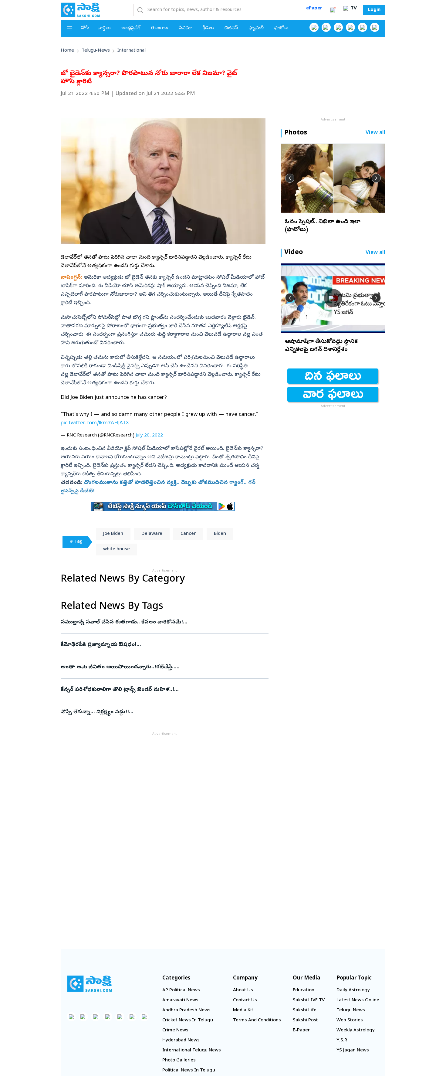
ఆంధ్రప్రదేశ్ (130, 28)
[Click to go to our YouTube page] (362, 27)
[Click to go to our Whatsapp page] (326, 27)
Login (374, 10)
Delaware (151, 534)
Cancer (188, 534)
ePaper (314, 8)
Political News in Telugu (188, 1071)
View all (375, 133)
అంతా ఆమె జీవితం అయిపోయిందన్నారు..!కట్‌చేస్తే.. (162, 667)
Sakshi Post (305, 1020)
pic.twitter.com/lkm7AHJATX (95, 423)
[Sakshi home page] (89, 984)
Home (67, 51)
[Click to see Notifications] (332, 10)
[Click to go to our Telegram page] (132, 1016)
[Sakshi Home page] (80, 10)
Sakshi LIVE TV (309, 1000)
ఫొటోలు (281, 28)
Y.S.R (341, 1040)
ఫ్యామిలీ (256, 28)
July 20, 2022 (149, 436)
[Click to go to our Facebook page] (314, 27)
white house (116, 549)
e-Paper (301, 1030)
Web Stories (349, 1020)
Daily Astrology (353, 990)
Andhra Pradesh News (186, 1010)
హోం (85, 28)
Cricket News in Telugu (187, 1020)
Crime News (175, 1030)
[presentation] (289, 178)
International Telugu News (191, 1050)
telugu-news (96, 51)
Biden (220, 534)
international (131, 51)
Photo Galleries (179, 1060)
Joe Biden (113, 534)
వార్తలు (104, 28)
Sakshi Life (304, 1010)
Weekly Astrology (355, 1030)
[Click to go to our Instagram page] (350, 27)
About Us (243, 990)
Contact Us (245, 1000)
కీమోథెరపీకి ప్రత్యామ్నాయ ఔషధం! (162, 644)
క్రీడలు (208, 28)
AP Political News (181, 990)
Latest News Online (357, 1000)
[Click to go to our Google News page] (374, 27)
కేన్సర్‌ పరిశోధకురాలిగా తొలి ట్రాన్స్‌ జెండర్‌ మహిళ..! (163, 689)
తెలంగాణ (159, 28)
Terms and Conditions (257, 1020)
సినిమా (185, 28)
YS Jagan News (352, 1050)
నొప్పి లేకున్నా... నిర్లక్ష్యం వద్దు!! (159, 712)
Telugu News (350, 1010)
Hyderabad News (181, 1040)
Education (303, 990)
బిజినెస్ (231, 28)
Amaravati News (180, 1000)
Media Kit (243, 1010)
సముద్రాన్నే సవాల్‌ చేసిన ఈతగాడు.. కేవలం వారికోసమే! (163, 622)
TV (353, 8)
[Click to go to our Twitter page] (338, 27)
